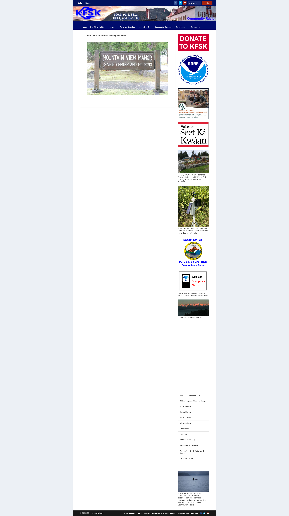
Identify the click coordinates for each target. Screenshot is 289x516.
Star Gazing (185, 434)
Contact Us (195, 27)
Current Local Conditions (190, 395)
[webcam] (193, 315)
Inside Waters (185, 412)
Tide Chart (184, 429)
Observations (185, 423)
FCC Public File (192, 513)
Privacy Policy (129, 513)
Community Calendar (163, 27)
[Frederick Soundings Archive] (193, 491)
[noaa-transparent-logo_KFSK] (193, 84)
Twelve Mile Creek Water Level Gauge (192, 452)
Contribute (180, 27)
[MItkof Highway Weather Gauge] (193, 226)
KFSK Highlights (97, 27)
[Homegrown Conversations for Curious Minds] (193, 173)
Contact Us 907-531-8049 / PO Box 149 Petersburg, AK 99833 (161, 513)
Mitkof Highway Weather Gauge (193, 401)
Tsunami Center (186, 458)
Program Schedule (127, 27)
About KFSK (144, 27)
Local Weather (185, 406)
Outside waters (186, 418)
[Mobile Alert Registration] (193, 291)
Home (84, 27)
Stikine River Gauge (187, 440)
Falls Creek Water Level (189, 445)
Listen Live (83, 3)
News (112, 27)
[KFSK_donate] (193, 50)
